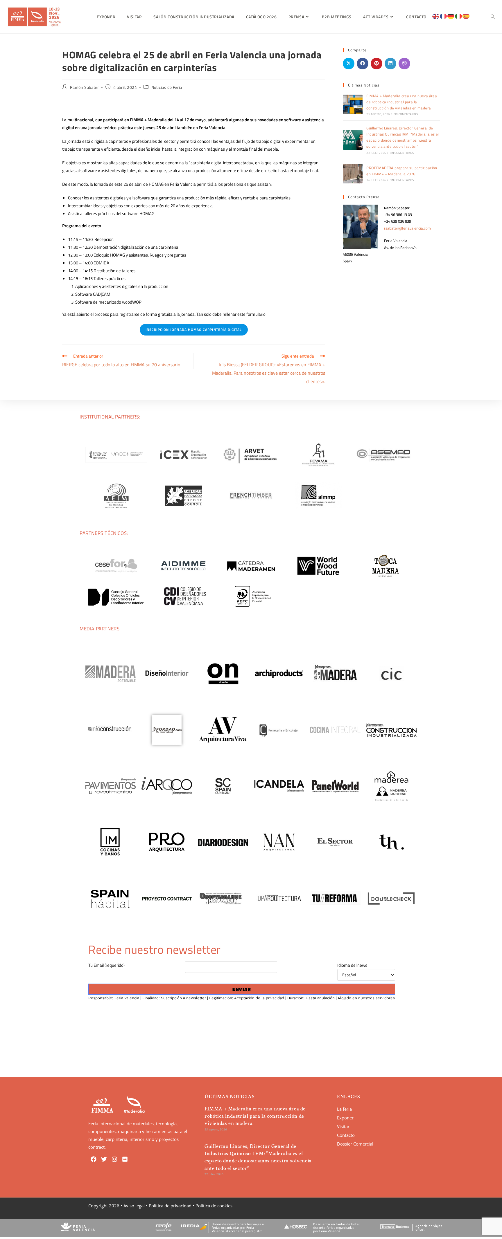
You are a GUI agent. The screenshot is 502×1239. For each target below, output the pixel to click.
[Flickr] (125, 1159)
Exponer (345, 1118)
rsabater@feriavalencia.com (407, 228)
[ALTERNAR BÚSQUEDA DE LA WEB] (493, 16)
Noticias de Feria (166, 87)
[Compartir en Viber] (404, 63)
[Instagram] (114, 1159)
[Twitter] (104, 1159)
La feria (344, 1109)
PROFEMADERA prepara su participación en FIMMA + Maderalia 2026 (401, 171)
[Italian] (458, 16)
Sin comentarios (406, 114)
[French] (443, 16)
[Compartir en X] (348, 63)
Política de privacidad (170, 1206)
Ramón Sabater (84, 87)
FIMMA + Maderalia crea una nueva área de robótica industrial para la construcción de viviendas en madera (401, 102)
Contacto (346, 1135)
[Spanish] (466, 16)
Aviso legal (134, 1206)
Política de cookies (214, 1206)
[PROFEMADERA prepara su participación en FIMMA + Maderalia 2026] (353, 173)
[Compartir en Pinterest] (376, 63)
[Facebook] (93, 1159)
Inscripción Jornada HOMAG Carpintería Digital (194, 329)
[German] (451, 16)
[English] (436, 16)
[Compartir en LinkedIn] (390, 63)
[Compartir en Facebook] (362, 63)
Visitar (343, 1126)
